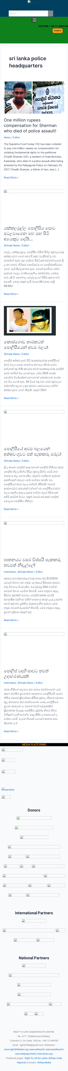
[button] (34, 20)
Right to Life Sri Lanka (36, 1058)
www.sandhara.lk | (55, 1049)
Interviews (10, 571)
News (7, 137)
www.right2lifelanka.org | (16, 1049)
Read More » (11, 177)
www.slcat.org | (45, 1053)
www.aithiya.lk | (37, 1049)
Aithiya (52, 1058)
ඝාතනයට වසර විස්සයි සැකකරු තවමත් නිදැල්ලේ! (32, 562)
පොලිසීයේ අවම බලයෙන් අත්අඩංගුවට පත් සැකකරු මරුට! (32, 451)
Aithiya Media (44, 1062)
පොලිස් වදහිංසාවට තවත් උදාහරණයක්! (26, 673)
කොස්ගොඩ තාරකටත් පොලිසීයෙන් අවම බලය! (26, 344)
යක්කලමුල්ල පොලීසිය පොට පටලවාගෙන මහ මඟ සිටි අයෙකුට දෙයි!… (29, 233)
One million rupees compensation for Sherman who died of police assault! (30, 125)
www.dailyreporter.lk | (26, 1053)
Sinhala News (12, 245)
